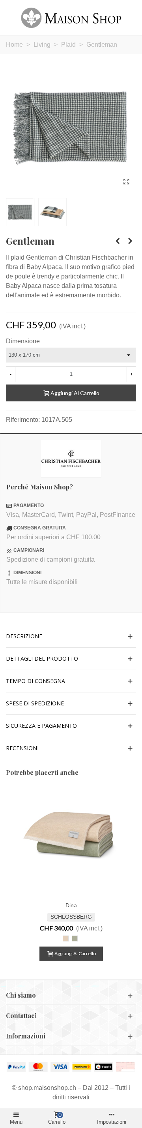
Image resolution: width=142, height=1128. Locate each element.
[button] (71, 636)
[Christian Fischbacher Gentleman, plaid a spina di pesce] (126, 182)
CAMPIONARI (28, 550)
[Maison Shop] (71, 17)
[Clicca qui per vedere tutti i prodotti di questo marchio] (71, 459)
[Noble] (117, 241)
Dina (71, 905)
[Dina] (71, 842)
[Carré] (130, 241)
